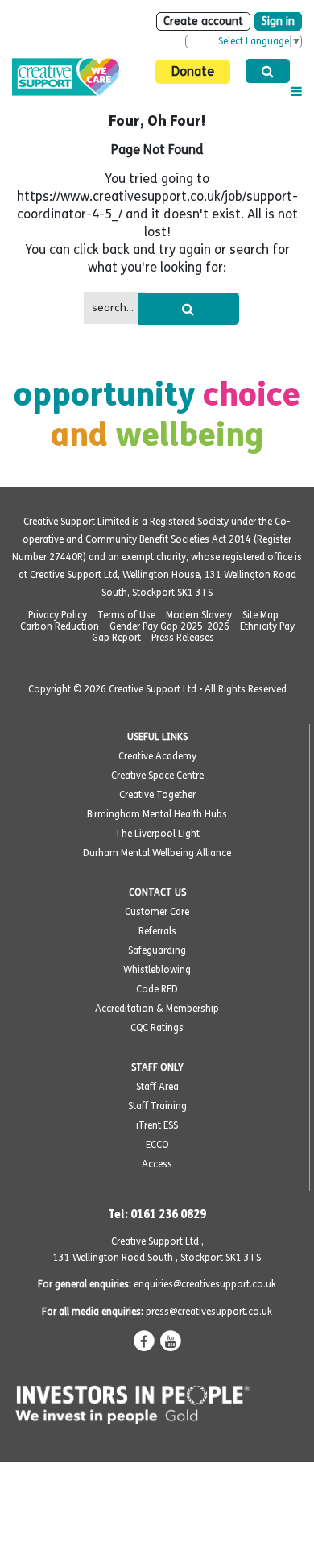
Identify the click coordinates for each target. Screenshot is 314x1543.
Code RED (157, 989)
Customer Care (157, 911)
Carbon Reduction (59, 626)
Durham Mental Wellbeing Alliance (157, 853)
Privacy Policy (57, 615)
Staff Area (157, 1086)
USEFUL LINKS (157, 736)
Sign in (278, 21)
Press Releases (182, 637)
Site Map (260, 615)
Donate (192, 71)
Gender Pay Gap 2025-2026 (169, 626)
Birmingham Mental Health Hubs (157, 814)
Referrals (157, 931)
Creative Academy (157, 756)
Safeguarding (157, 950)
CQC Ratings (157, 1028)
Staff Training (157, 1106)
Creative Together (157, 795)
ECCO (157, 1144)
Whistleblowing (157, 969)
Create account (203, 21)
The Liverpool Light (157, 833)
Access (157, 1164)
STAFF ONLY (157, 1067)
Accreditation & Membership (157, 1008)
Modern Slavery (199, 615)
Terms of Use (126, 615)
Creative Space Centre (157, 775)
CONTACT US (157, 892)
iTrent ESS (157, 1125)
